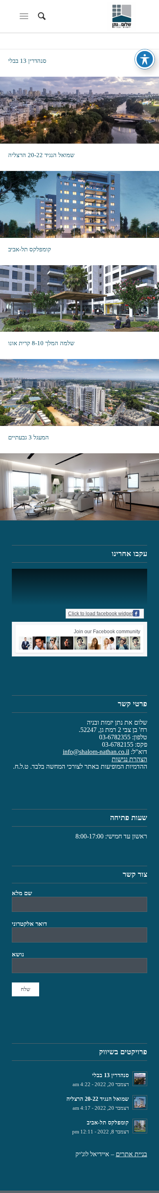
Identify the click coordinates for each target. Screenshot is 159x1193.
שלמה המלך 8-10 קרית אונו (41, 343)
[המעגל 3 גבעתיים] (79, 486)
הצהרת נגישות (129, 759)
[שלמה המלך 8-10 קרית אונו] (79, 392)
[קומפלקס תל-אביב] (79, 298)
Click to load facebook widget (100, 613)
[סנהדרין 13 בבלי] (79, 110)
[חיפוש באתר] (40, 16)
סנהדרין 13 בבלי (27, 61)
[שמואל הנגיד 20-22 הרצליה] (79, 204)
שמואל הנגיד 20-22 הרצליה (41, 155)
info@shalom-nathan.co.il (96, 751)
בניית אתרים (131, 1154)
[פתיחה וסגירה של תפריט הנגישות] (145, 59)
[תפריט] (25, 16)
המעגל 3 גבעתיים (28, 437)
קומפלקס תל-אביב (29, 249)
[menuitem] (40, 16)
